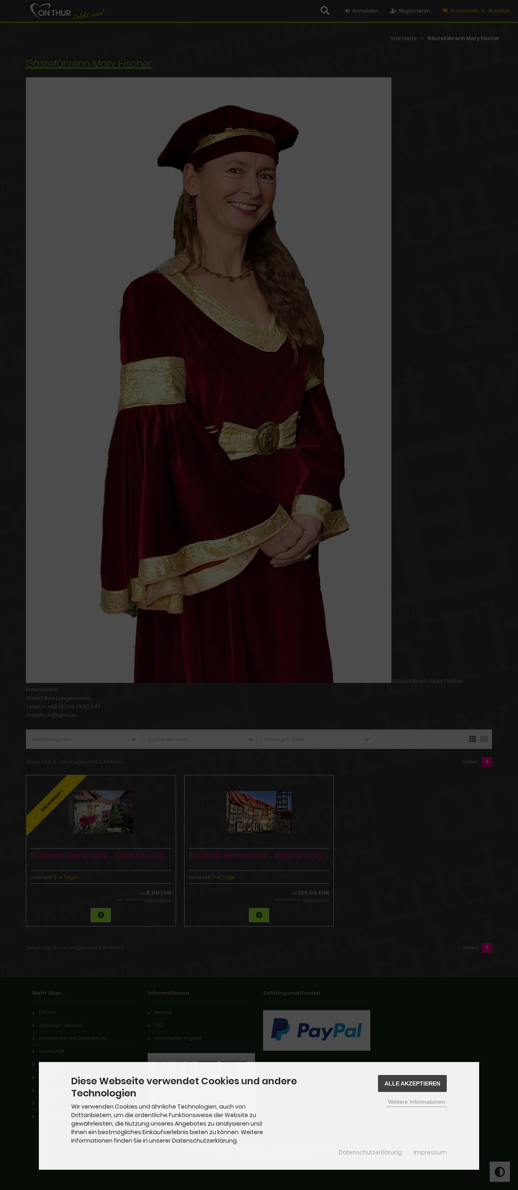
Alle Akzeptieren (412, 1083)
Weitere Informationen (416, 1101)
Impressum (430, 1152)
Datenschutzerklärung (370, 1152)
